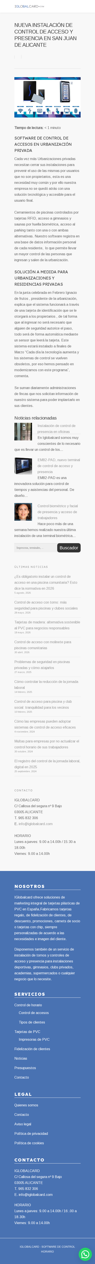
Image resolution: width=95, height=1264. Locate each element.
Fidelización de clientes (32, 1049)
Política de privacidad (31, 1133)
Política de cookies (29, 1143)
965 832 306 (28, 1189)
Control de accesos (34, 1013)
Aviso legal (22, 1124)
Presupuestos (25, 1068)
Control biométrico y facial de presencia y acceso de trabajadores (58, 512)
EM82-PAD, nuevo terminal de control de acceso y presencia (59, 466)
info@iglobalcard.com (36, 824)
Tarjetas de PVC (27, 1032)
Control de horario (28, 1005)
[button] (85, 1254)
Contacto (21, 1077)
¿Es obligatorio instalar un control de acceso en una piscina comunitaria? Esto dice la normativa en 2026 (45, 582)
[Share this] (18, 57)
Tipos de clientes (32, 1022)
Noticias (20, 1058)
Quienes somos (26, 1105)
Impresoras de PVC (34, 1039)
